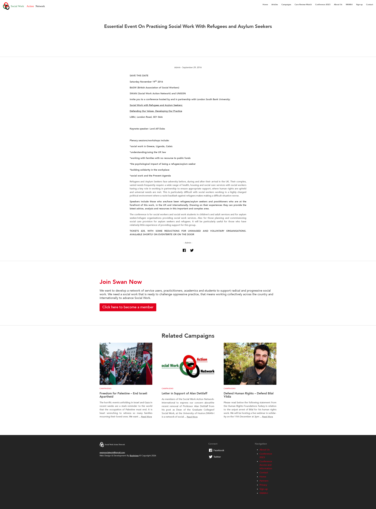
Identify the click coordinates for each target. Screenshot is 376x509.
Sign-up (359, 4)
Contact (369, 4)
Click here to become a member (127, 307)
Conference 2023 (322, 4)
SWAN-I (349, 4)
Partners (264, 480)
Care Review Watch (303, 4)
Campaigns (286, 4)
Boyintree (134, 455)
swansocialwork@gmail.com (112, 452)
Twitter (217, 456)
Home (265, 4)
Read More (146, 416)
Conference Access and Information (266, 465)
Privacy (263, 485)
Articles (274, 4)
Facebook (219, 450)
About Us (338, 4)
